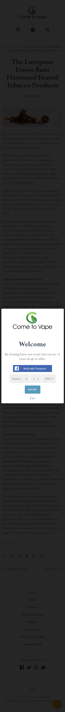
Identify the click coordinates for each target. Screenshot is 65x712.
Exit (32, 398)
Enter (32, 389)
